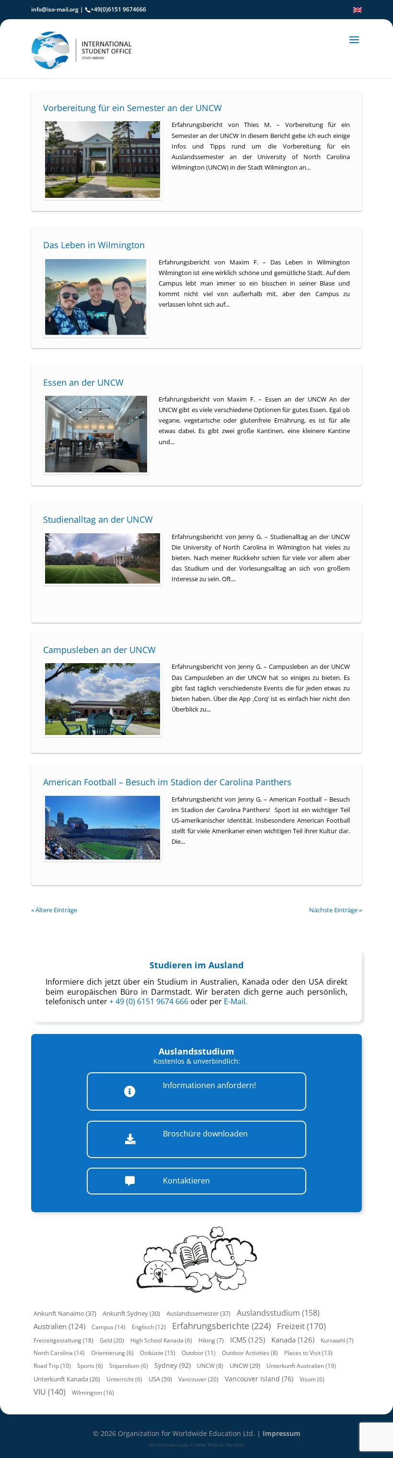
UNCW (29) (245, 1366)
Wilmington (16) (93, 1393)
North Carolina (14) (59, 1353)
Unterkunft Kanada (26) (67, 1379)
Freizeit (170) (301, 1326)
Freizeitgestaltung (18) (63, 1340)
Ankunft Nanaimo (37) (65, 1313)
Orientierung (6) (112, 1353)
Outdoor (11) (199, 1353)
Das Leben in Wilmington (94, 245)
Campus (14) (109, 1327)
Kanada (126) (292, 1339)
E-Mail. (235, 1001)
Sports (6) (90, 1366)
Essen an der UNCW (83, 382)
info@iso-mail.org (55, 9)
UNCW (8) (210, 1366)
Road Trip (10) (52, 1366)
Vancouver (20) (198, 1379)
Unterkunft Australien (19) (301, 1366)
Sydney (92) (172, 1365)
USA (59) (160, 1379)
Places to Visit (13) (308, 1353)
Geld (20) (112, 1340)
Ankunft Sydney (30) (131, 1313)
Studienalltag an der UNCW (98, 519)
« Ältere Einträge (54, 910)
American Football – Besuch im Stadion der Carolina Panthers (167, 782)
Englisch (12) (149, 1327)
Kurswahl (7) (337, 1340)
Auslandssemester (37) (198, 1313)
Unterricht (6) (124, 1379)
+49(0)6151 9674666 (118, 9)
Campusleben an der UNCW (99, 649)
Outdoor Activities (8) (250, 1353)
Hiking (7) (211, 1340)
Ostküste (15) (157, 1353)
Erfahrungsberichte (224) (221, 1326)
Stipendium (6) (128, 1366)
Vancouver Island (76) (259, 1378)
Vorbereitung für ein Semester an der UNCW (132, 108)
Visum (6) (312, 1379)
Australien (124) (59, 1326)
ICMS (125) (247, 1339)
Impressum (282, 1433)
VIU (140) (50, 1392)
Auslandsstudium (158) (278, 1313)
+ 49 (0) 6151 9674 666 (148, 1001)
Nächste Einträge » (335, 910)
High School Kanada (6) (161, 1340)
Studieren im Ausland (196, 965)
